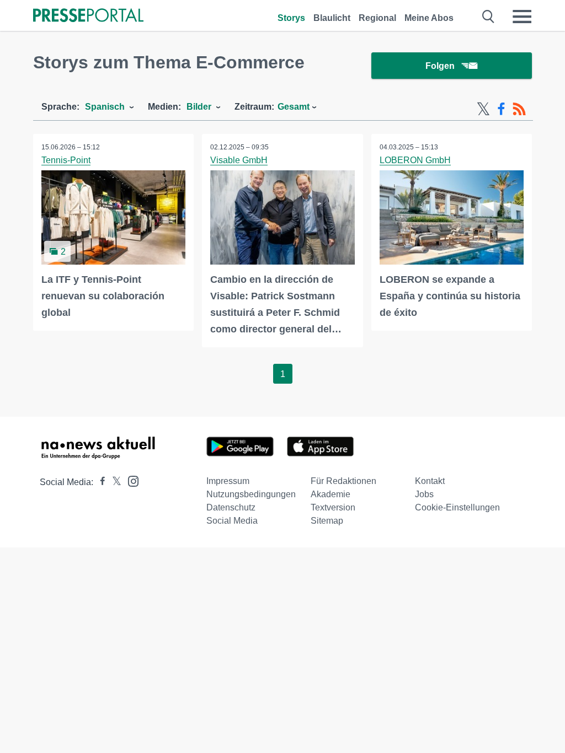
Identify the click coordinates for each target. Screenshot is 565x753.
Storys (291, 18)
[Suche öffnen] (488, 16)
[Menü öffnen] (522, 16)
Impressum (227, 481)
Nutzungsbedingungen (251, 494)
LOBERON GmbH (415, 160)
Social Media (232, 520)
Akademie (330, 494)
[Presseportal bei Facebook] (99, 482)
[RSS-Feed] (519, 109)
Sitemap (327, 520)
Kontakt (430, 481)
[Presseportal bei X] (113, 482)
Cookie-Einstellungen (457, 507)
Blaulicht (331, 18)
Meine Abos (429, 18)
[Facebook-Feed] (501, 109)
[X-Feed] (483, 109)
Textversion (333, 507)
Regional (377, 18)
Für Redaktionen (343, 481)
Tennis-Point (65, 160)
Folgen (440, 66)
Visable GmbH (239, 160)
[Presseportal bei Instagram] (129, 480)
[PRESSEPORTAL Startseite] (88, 16)
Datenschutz (230, 507)
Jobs (424, 494)
